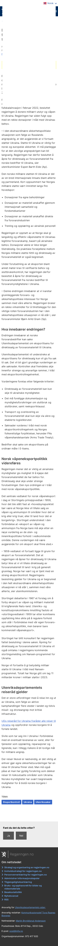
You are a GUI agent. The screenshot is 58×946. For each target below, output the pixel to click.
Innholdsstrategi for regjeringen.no (23, 871)
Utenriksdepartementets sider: (30, 907)
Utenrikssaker (43, 802)
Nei (21, 835)
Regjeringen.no (22, 854)
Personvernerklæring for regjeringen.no (25, 874)
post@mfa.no (16, 931)
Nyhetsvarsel (11, 895)
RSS (6, 899)
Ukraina (28, 802)
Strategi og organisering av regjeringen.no (26, 867)
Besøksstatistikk (13, 892)
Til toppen (29, 817)
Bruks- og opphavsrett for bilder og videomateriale (23, 887)
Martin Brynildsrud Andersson (31, 920)
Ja (8, 835)
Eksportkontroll (11, 802)
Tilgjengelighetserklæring (18, 882)
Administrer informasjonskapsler (22, 878)
